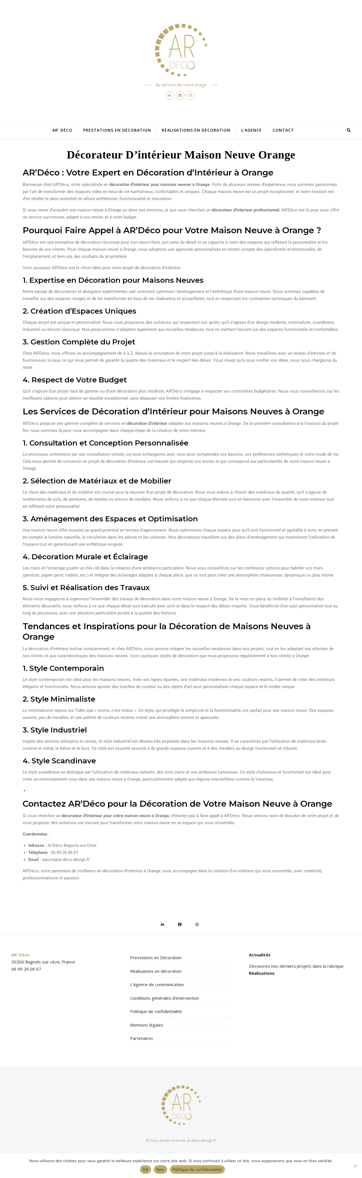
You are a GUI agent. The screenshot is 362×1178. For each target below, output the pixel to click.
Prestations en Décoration (117, 130)
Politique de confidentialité (156, 1011)
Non (160, 1169)
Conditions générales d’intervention (164, 998)
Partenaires (141, 1038)
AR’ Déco (62, 130)
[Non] (355, 1166)
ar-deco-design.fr (201, 1140)
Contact (283, 130)
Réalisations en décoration (196, 130)
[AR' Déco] (181, 50)
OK (145, 1169)
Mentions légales (146, 1025)
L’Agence (251, 130)
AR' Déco (20, 955)
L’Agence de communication (157, 984)
